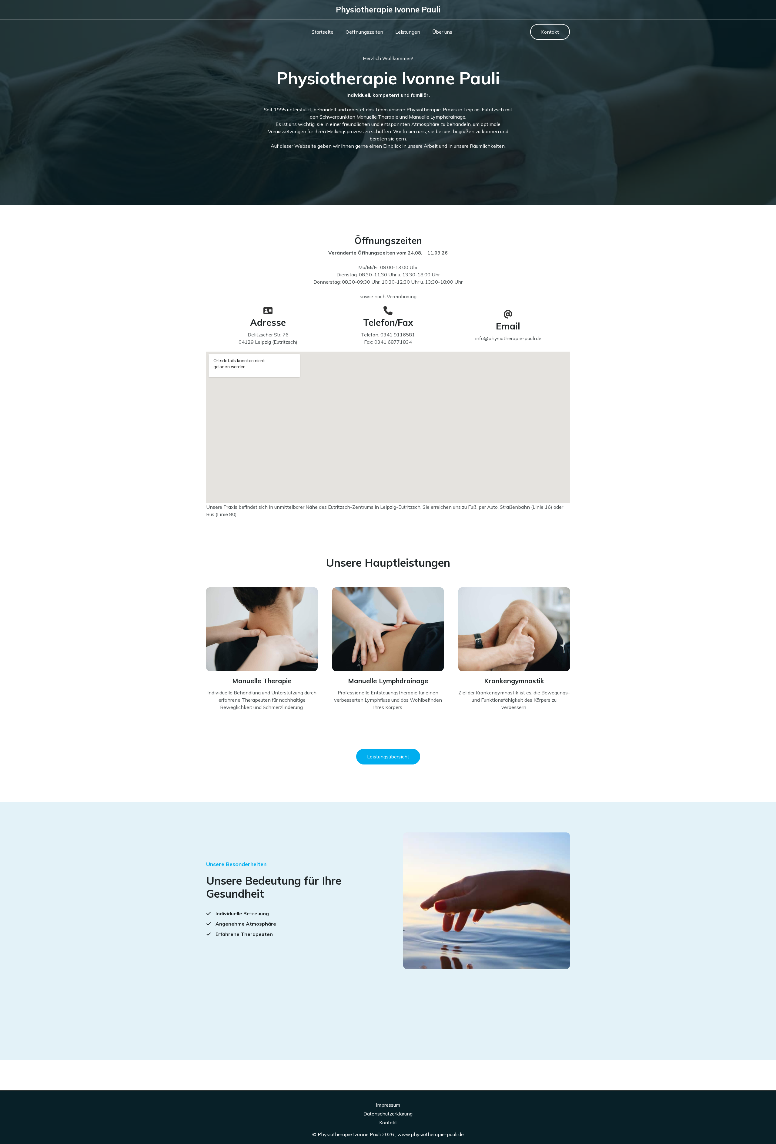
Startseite (322, 32)
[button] (550, 32)
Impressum (388, 1105)
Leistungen (407, 32)
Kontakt (388, 1122)
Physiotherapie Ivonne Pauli (388, 10)
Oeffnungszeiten (364, 32)
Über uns (442, 32)
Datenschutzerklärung (388, 1114)
